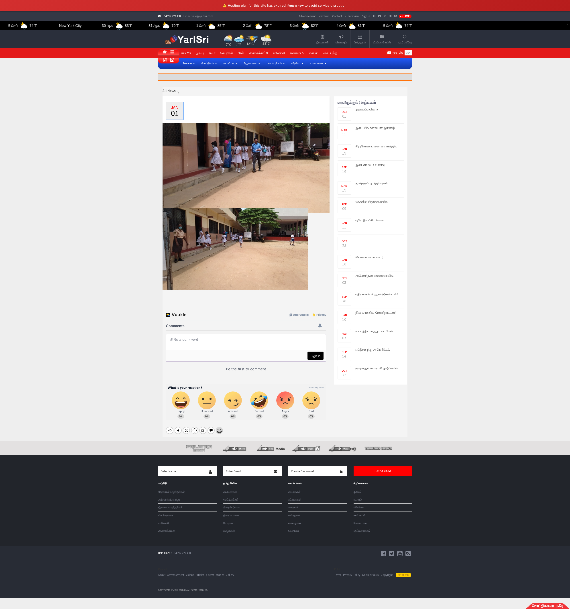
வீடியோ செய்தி (382, 42)
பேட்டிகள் (228, 523)
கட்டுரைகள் (294, 499)
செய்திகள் (226, 53)
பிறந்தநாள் (360, 42)
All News (169, 90)
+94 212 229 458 (181, 553)
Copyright (387, 575)
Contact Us (339, 16)
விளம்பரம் (341, 42)
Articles (200, 575)
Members (324, 16)
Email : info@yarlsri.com (198, 16)
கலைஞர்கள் (295, 523)
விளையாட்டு (297, 53)
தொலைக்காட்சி (166, 530)
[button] (188, 63)
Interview (353, 16)
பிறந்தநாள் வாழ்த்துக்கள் (171, 491)
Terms (337, 575)
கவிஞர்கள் (294, 515)
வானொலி (163, 523)
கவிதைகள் (294, 491)
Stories (220, 575)
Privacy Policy (351, 575)
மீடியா (212, 53)
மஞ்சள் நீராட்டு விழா (169, 499)
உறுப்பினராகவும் (362, 530)
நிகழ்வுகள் (322, 42)
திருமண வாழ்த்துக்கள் (170, 507)
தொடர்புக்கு (330, 53)
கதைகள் (293, 507)
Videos (190, 575)
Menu (187, 53)
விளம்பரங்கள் (165, 515)
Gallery (230, 575)
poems (210, 575)
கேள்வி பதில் (360, 523)
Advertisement (307, 16)
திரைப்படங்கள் (231, 515)
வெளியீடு (293, 530)
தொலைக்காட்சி (258, 53)
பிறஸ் (241, 53)
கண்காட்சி (359, 515)
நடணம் (358, 499)
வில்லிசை (359, 507)
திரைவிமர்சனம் (231, 507)
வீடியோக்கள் (230, 491)
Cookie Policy (370, 575)
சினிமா (313, 53)
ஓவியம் (358, 491)
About (161, 575)
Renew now (295, 5)
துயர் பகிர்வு (405, 42)
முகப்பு (200, 53)
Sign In (366, 16)
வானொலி (279, 53)
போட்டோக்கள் (230, 499)
